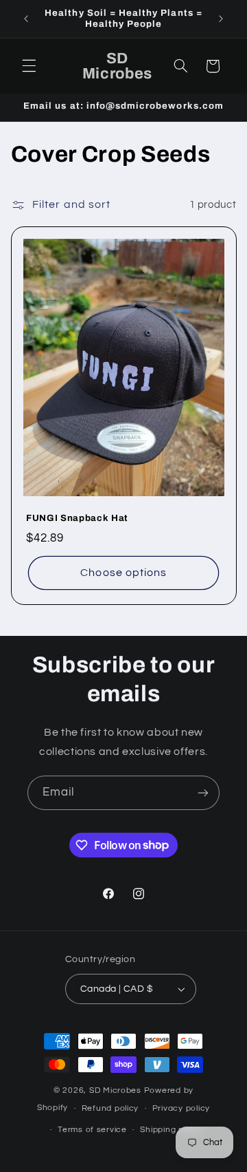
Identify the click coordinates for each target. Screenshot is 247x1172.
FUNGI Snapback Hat (77, 518)
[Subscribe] (203, 792)
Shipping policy (171, 1129)
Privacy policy (181, 1108)
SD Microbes (116, 1090)
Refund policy (110, 1108)
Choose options (123, 572)
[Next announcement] (221, 18)
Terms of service (92, 1129)
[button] (29, 66)
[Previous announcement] (26, 18)
